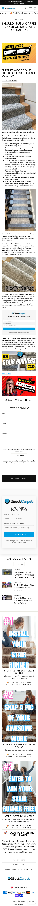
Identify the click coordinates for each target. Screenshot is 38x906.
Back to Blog (20, 478)
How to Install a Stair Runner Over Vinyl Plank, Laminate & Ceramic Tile (24, 574)
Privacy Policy (10, 463)
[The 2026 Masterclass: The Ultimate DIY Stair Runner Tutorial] (7, 598)
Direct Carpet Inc (19, 904)
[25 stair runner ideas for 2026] (19, 361)
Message (6, 433)
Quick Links (18, 865)
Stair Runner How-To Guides (18, 869)
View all (19, 564)
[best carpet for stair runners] (19, 386)
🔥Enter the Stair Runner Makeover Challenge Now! (19, 683)
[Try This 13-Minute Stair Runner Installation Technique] (7, 585)
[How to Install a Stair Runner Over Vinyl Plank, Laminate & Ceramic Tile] (7, 572)
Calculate (19, 534)
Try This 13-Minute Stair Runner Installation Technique (24, 587)
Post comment (19, 455)
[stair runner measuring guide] (19, 323)
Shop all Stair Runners (9, 81)
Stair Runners (18, 860)
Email (4, 423)
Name (4, 413)
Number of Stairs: (12, 514)
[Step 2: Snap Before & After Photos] (19, 716)
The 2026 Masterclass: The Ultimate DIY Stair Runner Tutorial (23, 600)
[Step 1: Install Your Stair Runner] (19, 642)
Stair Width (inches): (14, 523)
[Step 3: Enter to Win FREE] (19, 787)
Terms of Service (23, 463)
